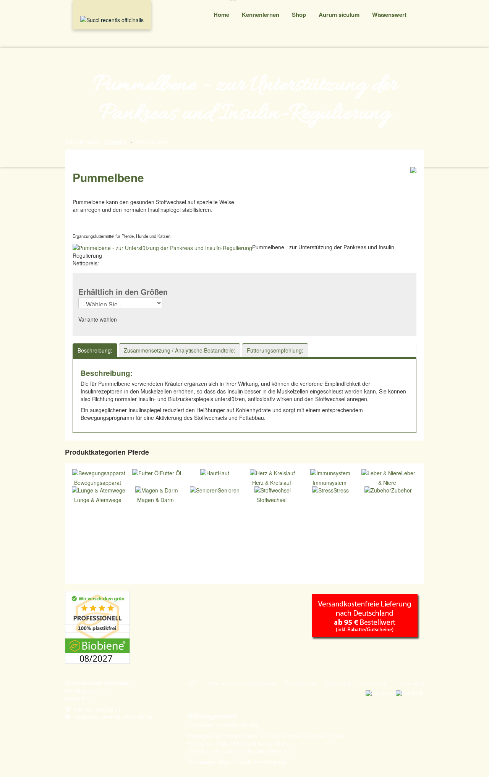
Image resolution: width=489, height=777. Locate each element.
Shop (299, 14)
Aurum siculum (339, 14)
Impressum (374, 683)
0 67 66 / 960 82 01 (97, 709)
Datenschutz (339, 683)
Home (221, 14)
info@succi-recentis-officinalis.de (112, 717)
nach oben (412, 683)
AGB (192, 683)
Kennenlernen (260, 14)
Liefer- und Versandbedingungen (241, 683)
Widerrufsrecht (301, 683)
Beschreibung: (95, 350)
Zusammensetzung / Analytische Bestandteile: (179, 350)
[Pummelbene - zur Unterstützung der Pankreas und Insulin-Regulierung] (162, 247)
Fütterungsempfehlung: (275, 350)
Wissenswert (389, 14)
